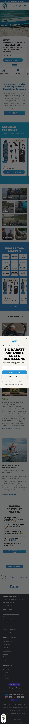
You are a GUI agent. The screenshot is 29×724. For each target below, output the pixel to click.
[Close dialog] (27, 338)
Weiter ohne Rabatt (14, 376)
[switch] (3, 722)
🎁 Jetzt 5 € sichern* (14, 372)
